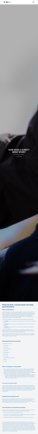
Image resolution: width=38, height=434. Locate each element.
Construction (6, 345)
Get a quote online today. (12, 430)
